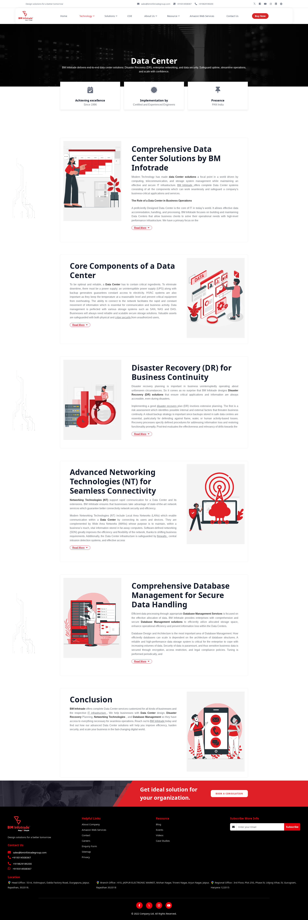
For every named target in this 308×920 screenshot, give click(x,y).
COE (129, 16)
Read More (140, 227)
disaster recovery (167, 406)
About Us (149, 16)
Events (159, 829)
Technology (85, 16)
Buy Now (260, 16)
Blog (158, 824)
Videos (159, 835)
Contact (86, 835)
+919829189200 (22, 863)
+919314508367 (21, 857)
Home (63, 16)
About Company (91, 824)
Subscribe (292, 827)
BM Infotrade (185, 185)
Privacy (86, 857)
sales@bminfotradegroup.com (30, 852)
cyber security (123, 317)
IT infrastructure (97, 713)
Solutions (110, 16)
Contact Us (232, 16)
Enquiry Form (89, 846)
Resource (172, 16)
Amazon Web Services (202, 16)
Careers (86, 840)
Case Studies (163, 840)
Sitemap (86, 851)
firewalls (162, 536)
